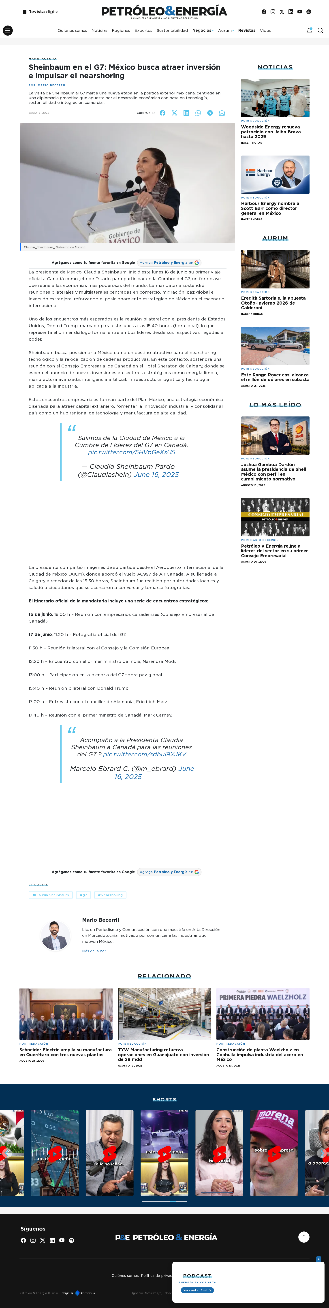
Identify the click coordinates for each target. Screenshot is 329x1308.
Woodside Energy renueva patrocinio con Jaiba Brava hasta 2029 (271, 131)
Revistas (246, 30)
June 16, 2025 (156, 474)
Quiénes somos (72, 30)
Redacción (260, 120)
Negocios (201, 30)
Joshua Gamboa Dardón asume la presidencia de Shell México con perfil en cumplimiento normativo (273, 472)
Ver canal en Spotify (197, 1290)
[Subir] (304, 1237)
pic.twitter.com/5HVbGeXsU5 (131, 452)
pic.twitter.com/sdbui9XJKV (144, 754)
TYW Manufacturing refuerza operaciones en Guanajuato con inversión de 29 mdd (163, 1054)
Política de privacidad (160, 1276)
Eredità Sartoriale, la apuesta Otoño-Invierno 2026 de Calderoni (273, 302)
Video (265, 30)
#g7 (83, 895)
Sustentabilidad (172, 30)
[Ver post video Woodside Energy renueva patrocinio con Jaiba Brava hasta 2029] (275, 97)
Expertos (143, 30)
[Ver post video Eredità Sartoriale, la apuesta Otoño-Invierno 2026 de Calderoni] (275, 269)
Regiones (121, 30)
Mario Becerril (52, 85)
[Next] (322, 1153)
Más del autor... (95, 951)
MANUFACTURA (43, 58)
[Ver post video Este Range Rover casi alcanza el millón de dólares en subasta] (275, 345)
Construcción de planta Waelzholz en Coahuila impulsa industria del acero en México (259, 1054)
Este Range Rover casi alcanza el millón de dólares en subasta (275, 377)
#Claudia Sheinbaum (50, 895)
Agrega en (166, 262)
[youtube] (301, 12)
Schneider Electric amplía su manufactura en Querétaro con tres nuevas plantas (65, 1052)
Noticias (99, 30)
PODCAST (197, 1276)
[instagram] (274, 12)
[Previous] (7, 1153)
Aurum (225, 30)
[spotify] (310, 12)
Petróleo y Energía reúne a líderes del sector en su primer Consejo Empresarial (274, 550)
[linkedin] (292, 12)
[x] (283, 12)
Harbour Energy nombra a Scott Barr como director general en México (270, 208)
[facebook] (265, 12)
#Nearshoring (110, 895)
